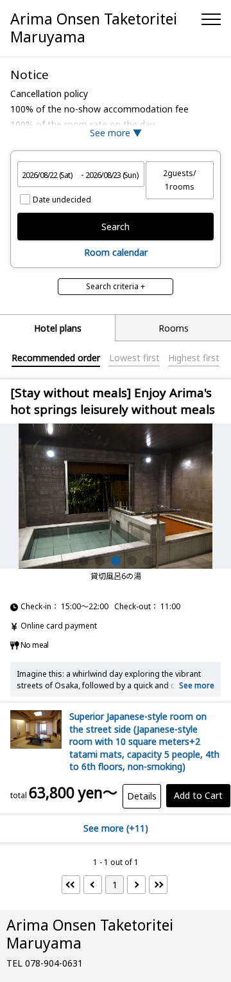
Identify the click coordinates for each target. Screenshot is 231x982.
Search (115, 226)
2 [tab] (100, 561)
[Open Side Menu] (211, 19)
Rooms (173, 328)
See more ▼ (116, 133)
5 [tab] (148, 561)
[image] (36, 745)
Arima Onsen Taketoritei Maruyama (93, 27)
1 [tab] (84, 561)
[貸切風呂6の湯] (115, 496)
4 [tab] (132, 561)
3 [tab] (116, 561)
